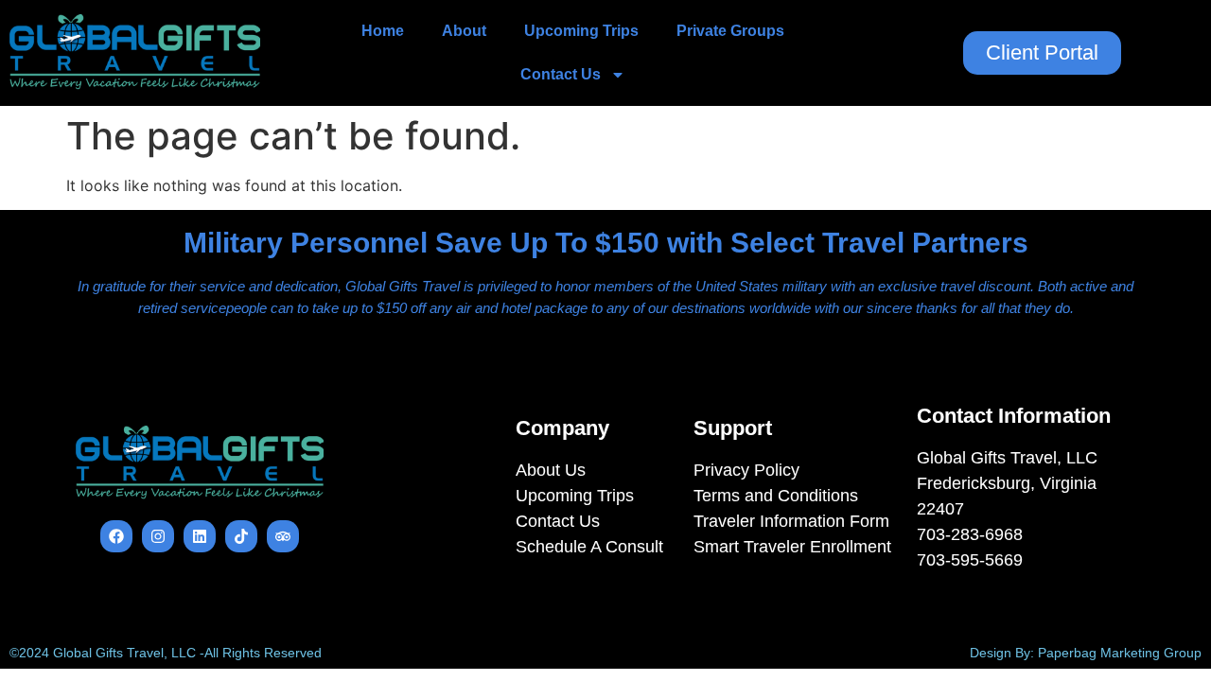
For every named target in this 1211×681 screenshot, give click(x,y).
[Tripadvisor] (283, 536)
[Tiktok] (241, 536)
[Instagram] (158, 536)
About (464, 31)
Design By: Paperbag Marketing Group (1086, 652)
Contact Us (560, 74)
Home (382, 31)
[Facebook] (116, 536)
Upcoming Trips (581, 31)
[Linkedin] (200, 536)
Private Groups (730, 31)
